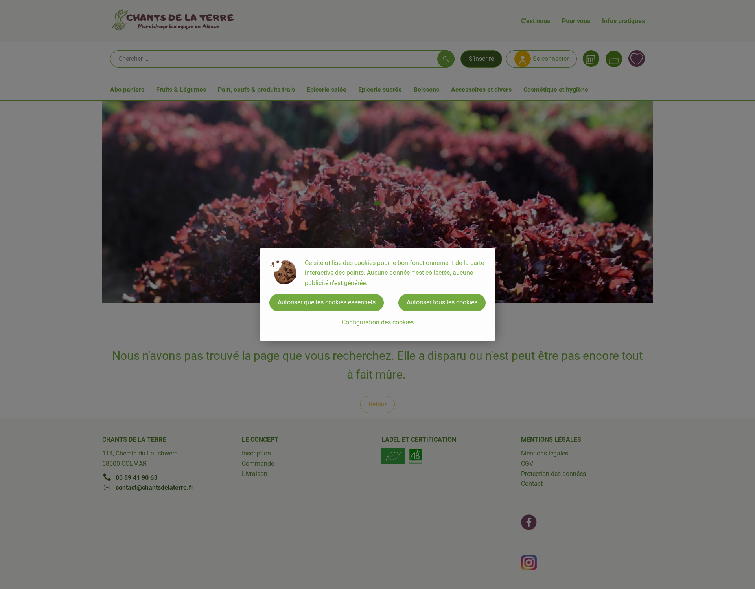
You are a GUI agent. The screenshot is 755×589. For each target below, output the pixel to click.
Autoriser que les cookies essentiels (327, 302)
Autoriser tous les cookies (442, 302)
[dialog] (377, 294)
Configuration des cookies (378, 322)
